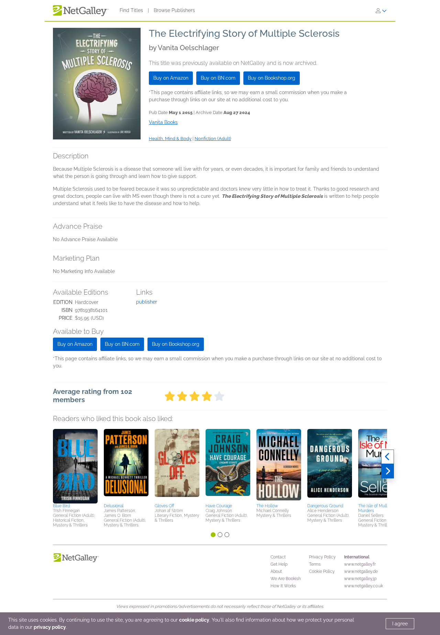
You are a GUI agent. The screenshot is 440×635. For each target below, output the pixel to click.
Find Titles (131, 10)
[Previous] (387, 457)
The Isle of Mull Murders (372, 508)
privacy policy (50, 627)
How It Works (283, 585)
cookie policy (194, 620)
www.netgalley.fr (360, 564)
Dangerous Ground (325, 505)
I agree (400, 623)
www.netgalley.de (361, 571)
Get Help (279, 564)
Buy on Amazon (170, 78)
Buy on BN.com (218, 78)
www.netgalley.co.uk (363, 585)
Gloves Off (164, 505)
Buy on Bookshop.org (271, 78)
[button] (75, 465)
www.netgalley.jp (360, 578)
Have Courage (219, 505)
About (276, 571)
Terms (315, 564)
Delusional (113, 505)
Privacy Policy (322, 557)
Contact (278, 557)
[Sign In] (381, 10)
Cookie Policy (322, 571)
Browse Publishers (174, 10)
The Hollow (267, 505)
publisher (146, 302)
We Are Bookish (286, 578)
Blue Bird (61, 505)
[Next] (387, 471)
